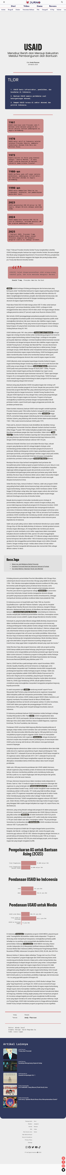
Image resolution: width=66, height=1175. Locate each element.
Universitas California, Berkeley (25, 612)
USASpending (34, 822)
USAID (9, 288)
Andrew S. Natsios (40, 366)
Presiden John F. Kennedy (44, 332)
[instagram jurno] (26, 1147)
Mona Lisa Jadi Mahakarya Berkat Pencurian (25, 564)
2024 (32, 716)
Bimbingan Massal (40, 458)
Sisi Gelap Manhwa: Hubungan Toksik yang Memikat (27, 569)
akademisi (42, 591)
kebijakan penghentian (38, 786)
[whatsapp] (63, 1166)
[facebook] (63, 1162)
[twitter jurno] (32, 1147)
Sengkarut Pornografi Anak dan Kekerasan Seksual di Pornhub (30, 566)
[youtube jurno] (36, 1147)
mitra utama (28, 944)
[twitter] (63, 1158)
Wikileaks (25, 815)
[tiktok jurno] (39, 1147)
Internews (19, 934)
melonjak (46, 413)
